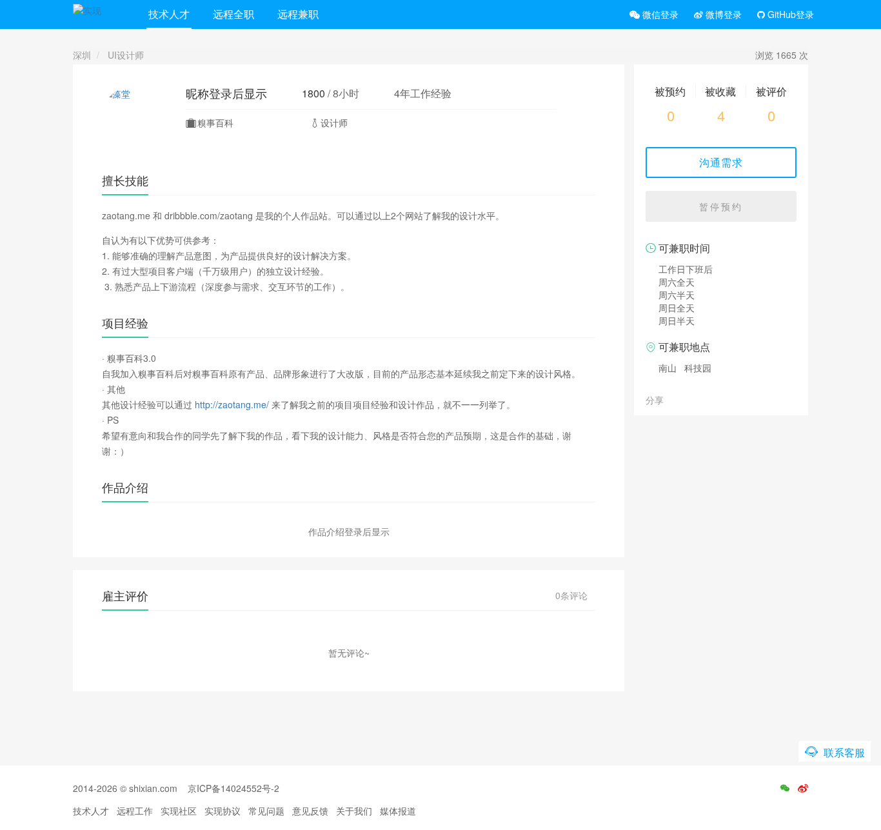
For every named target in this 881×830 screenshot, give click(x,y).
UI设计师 (126, 54)
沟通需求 (721, 162)
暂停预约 (721, 206)
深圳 (82, 54)
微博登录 (722, 14)
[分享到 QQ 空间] (704, 399)
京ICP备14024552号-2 (233, 788)
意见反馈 (310, 810)
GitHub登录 (789, 14)
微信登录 (659, 14)
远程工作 (135, 810)
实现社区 (179, 810)
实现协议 (222, 810)
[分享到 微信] (676, 399)
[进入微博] (803, 788)
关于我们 (354, 810)
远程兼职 (298, 13)
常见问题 (266, 810)
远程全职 (233, 13)
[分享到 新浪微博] (690, 399)
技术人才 (169, 13)
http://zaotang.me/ (232, 404)
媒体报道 (398, 810)
